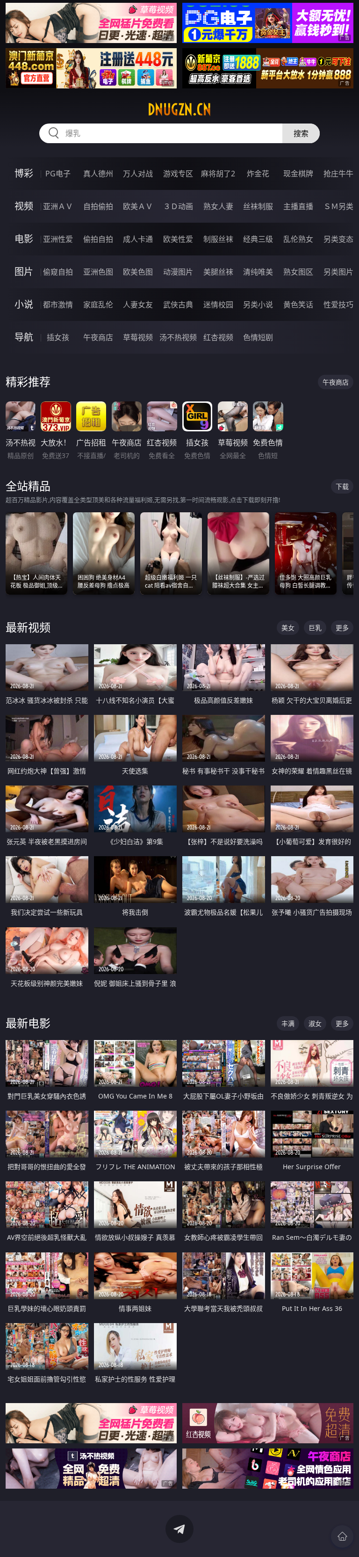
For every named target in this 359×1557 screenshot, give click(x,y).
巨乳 (315, 627)
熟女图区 (298, 272)
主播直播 (298, 206)
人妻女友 (138, 304)
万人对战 (138, 173)
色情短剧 (258, 337)
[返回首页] (342, 1536)
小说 (23, 304)
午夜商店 (98, 337)
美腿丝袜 (218, 272)
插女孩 (58, 337)
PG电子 (58, 173)
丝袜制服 (258, 206)
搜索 (301, 133)
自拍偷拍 (98, 206)
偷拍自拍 (98, 239)
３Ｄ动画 (178, 206)
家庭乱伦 (98, 304)
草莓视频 (138, 337)
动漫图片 (178, 272)
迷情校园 (218, 304)
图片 (23, 271)
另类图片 (338, 272)
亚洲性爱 (58, 239)
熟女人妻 (218, 206)
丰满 (287, 1023)
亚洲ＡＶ (58, 206)
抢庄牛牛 (338, 173)
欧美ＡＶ (138, 206)
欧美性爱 (178, 239)
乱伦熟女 (298, 239)
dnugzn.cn (179, 109)
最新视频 (28, 627)
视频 (23, 206)
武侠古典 (178, 304)
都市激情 (58, 304)
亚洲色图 (98, 272)
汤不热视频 (178, 337)
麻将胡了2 (218, 173)
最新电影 (28, 1023)
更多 (342, 627)
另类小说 (258, 304)
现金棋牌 (298, 173)
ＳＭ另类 (338, 206)
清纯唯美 (258, 272)
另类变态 (338, 239)
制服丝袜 (218, 239)
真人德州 (98, 173)
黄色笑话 (298, 304)
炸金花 (258, 173)
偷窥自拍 (58, 272)
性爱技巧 (338, 304)
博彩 (23, 173)
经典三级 (258, 239)
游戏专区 (178, 173)
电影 (23, 239)
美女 (287, 627)
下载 (342, 486)
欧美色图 (138, 272)
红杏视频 (218, 337)
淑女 (315, 1023)
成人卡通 (138, 239)
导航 (23, 337)
